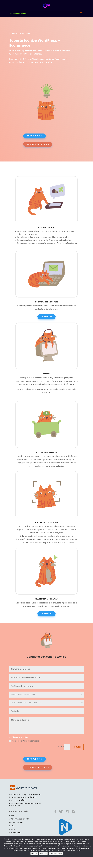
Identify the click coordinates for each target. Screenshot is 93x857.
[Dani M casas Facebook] (56, 814)
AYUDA (12, 829)
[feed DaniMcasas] (75, 814)
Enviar (77, 746)
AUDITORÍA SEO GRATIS (19, 819)
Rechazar (43, 853)
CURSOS (12, 815)
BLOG (11, 826)
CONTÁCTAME (15, 833)
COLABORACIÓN (16, 822)
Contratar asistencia (38, 144)
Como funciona (34, 136)
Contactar (46, 316)
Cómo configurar (56, 853)
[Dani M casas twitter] (62, 814)
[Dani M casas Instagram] (69, 814)
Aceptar (26, 741)
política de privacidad (30, 741)
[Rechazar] (90, 847)
